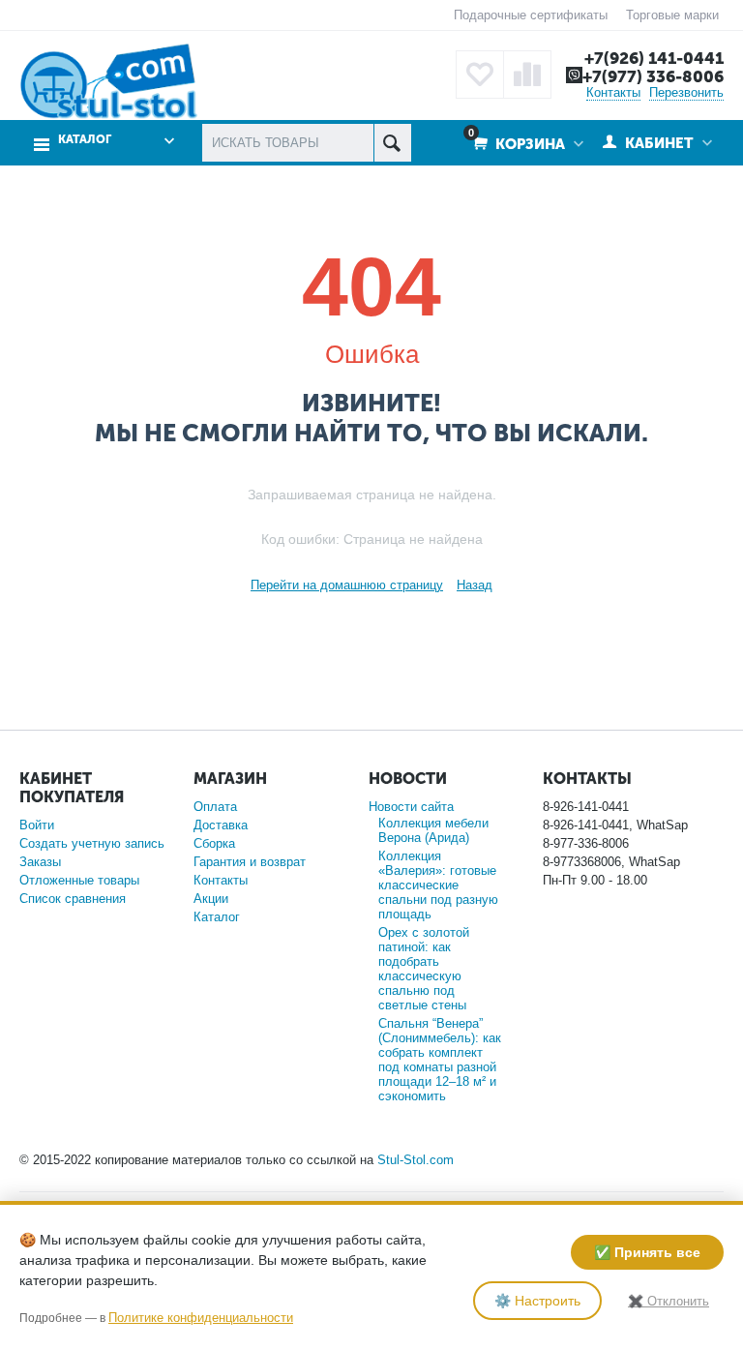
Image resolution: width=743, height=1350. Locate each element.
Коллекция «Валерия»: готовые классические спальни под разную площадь (438, 885)
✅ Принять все (647, 1252)
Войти (36, 825)
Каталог (216, 917)
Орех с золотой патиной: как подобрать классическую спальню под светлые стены (423, 968)
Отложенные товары (79, 880)
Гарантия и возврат (249, 862)
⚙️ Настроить (537, 1300)
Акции (210, 898)
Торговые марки (672, 15)
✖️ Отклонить (668, 1301)
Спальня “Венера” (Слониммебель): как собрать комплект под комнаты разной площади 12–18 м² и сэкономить (439, 1059)
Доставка (220, 825)
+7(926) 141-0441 (654, 58)
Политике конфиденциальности (200, 1317)
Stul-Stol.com (415, 1160)
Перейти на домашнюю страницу (347, 585)
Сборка (214, 843)
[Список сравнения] (527, 74)
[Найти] (392, 143)
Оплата (215, 806)
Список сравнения (72, 898)
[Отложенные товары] (480, 74)
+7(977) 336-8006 (653, 76)
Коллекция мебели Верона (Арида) (433, 830)
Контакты (613, 92)
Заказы (40, 862)
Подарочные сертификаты (531, 15)
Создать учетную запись (91, 843)
